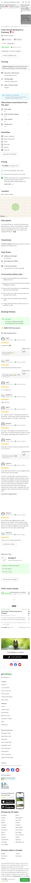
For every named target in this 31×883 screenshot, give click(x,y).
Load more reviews (9, 544)
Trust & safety (5, 687)
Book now (25, 880)
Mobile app (4, 724)
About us (4, 684)
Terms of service (6, 690)
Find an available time (9, 55)
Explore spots (5, 709)
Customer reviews (6, 718)
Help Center (4, 700)
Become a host (5, 715)
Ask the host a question (10, 579)
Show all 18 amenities (9, 154)
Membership (5, 712)
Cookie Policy (16, 876)
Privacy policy (5, 693)
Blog (2, 721)
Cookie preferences (6, 696)
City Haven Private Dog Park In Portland (11, 612)
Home (3, 706)
